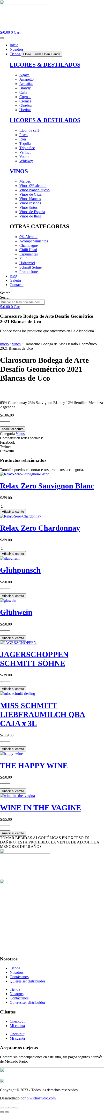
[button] (52, 442)
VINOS (19, 171)
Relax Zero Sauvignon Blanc (47, 485)
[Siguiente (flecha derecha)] (7, 1112)
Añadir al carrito (13, 511)
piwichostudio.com (41, 1098)
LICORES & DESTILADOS (45, 65)
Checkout (17, 1021)
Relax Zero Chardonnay (40, 528)
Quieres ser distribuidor (27, 981)
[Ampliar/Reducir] (2, 1107)
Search (5, 293)
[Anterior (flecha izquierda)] (2, 1112)
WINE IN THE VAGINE (40, 807)
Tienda (15, 968)
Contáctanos (19, 977)
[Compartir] (12, 1107)
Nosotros (16, 972)
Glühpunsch (20, 570)
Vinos (16, 344)
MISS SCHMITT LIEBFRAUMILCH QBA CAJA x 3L (42, 714)
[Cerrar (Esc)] (16, 1107)
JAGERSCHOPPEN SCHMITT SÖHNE (34, 659)
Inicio (4, 344)
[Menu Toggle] (2, 38)
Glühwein (16, 612)
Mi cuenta (17, 1026)
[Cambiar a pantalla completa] (7, 1107)
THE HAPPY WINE (34, 765)
